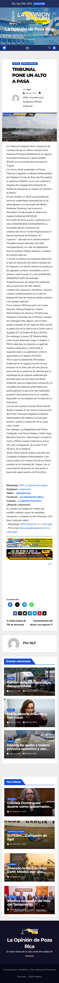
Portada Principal (29, 63)
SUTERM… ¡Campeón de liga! (27, 837)
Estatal (16, 63)
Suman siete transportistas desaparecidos (29, 684)
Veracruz (12, 897)
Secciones (21, 977)
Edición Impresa (35, 977)
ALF (29, 89)
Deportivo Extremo (16, 831)
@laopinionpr (23, 493)
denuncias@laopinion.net (33, 528)
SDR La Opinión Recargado (33, 485)
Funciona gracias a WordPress (16, 970)
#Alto (25, 97)
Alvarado (12, 864)
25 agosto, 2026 (18, 812)
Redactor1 (31, 691)
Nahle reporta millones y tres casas (27, 716)
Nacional (11, 799)
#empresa (28, 102)
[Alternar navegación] (27, 48)
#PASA (38, 102)
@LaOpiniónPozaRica (32, 497)
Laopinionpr (24, 489)
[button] (49, 48)
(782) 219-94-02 (28, 524)
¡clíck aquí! (46, 524)
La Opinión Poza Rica (29, 501)
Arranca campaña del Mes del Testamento (28, 902)
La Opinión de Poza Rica (29, 29)
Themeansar (51, 970)
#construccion (36, 97)
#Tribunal (28, 106)
